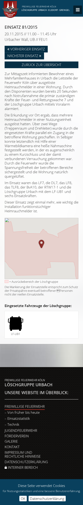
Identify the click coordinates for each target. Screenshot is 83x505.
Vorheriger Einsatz (27, 49)
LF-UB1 (15, 334)
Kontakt (12, 446)
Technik (13, 424)
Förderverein (17, 436)
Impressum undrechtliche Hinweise (23, 454)
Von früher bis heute (23, 412)
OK (23, 498)
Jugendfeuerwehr (21, 430)
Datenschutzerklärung (26, 461)
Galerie (11, 441)
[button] (41, 243)
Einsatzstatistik (18, 418)
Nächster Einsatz (23, 55)
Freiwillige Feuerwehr (25, 406)
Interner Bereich (22, 467)
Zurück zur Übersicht (41, 64)
